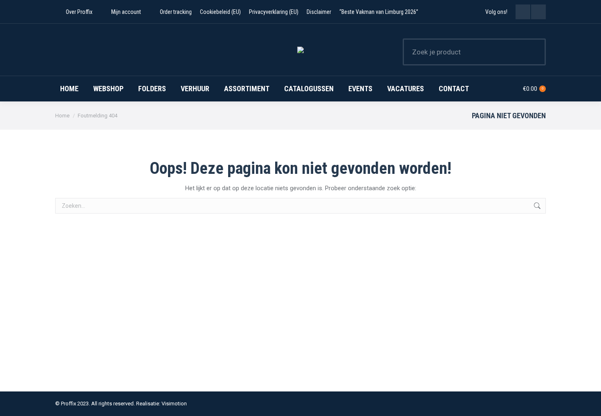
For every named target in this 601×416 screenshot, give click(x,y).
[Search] (534, 51)
